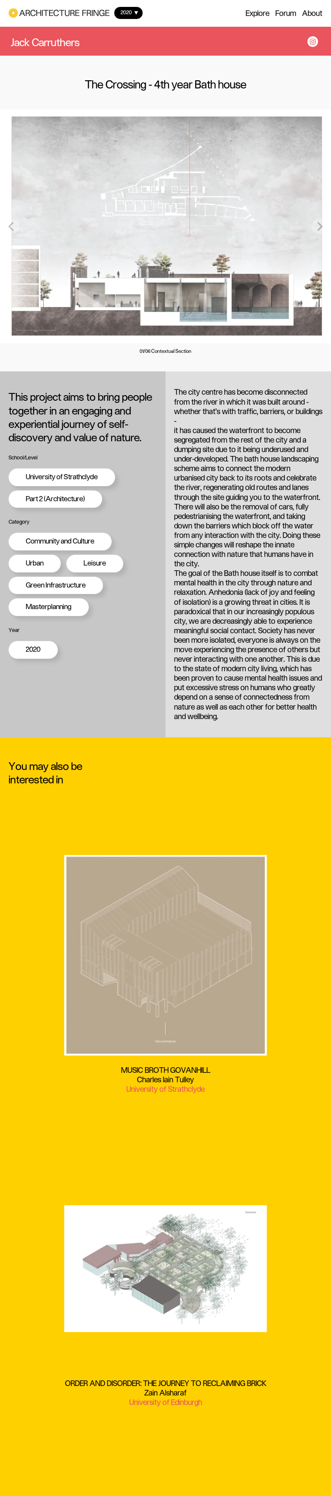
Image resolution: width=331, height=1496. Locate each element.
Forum (285, 13)
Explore (257, 13)
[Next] (319, 226)
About (312, 13)
